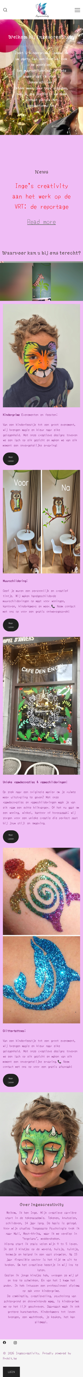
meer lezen (11, 458)
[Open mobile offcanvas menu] (77, 9)
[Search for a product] (5, 9)
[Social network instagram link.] (15, 1342)
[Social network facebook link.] (4, 1342)
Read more (41, 221)
